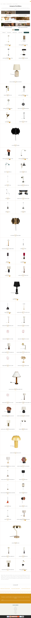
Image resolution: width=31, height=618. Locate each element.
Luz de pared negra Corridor (15, 145)
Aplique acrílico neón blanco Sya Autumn (7, 402)
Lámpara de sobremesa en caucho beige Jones (8, 352)
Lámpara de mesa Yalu (8, 275)
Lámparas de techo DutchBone (8, 27)
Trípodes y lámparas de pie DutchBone (23, 27)
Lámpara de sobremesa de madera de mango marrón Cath (23, 402)
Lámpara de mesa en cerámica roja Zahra (8, 158)
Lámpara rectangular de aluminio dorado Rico (8, 569)
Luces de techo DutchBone (8, 21)
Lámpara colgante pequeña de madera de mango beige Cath (8, 493)
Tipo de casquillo (20, 32)
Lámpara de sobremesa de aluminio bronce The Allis (23, 352)
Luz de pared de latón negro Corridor (15, 235)
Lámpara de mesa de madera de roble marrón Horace (15, 389)
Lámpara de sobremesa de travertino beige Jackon (23, 519)
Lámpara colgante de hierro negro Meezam (23, 108)
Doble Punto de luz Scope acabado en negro (23, 198)
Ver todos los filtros (26, 32)
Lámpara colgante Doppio (7, 519)
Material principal (15, 32)
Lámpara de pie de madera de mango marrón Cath (7, 556)
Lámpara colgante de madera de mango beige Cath (7, 479)
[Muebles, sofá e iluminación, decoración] (15, 2)
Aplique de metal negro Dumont (23, 479)
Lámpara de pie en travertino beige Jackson (7, 325)
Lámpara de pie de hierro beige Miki (23, 556)
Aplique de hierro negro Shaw (23, 569)
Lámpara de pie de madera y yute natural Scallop (23, 312)
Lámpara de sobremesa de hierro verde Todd (23, 185)
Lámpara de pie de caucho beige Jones (23, 275)
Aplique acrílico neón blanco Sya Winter (7, 365)
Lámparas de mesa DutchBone (23, 21)
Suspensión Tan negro (23, 248)
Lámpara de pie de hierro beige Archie (23, 158)
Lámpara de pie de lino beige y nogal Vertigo (23, 325)
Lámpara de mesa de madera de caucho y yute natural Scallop (8, 466)
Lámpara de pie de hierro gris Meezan (7, 108)
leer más (15, 9)
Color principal (9, 32)
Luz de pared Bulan (7, 198)
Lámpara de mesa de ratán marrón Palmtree (23, 365)
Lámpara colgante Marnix (7, 312)
